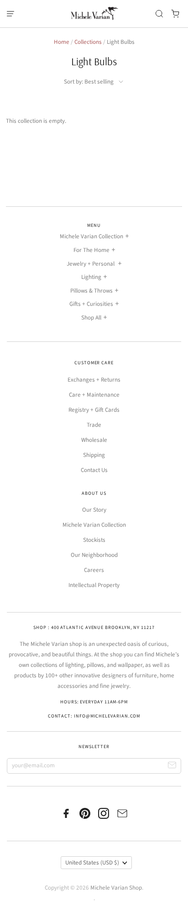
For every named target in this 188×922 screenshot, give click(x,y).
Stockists (94, 540)
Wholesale (94, 440)
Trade (94, 425)
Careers (94, 570)
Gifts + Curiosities (91, 304)
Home (61, 42)
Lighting (91, 277)
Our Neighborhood (94, 555)
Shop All (91, 318)
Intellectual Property (94, 585)
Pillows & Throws (91, 291)
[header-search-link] (159, 14)
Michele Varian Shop (116, 888)
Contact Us (94, 470)
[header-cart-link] (175, 14)
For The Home (91, 250)
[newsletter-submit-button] (172, 766)
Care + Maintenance (94, 395)
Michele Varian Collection (91, 236)
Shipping (94, 455)
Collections (88, 42)
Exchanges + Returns (94, 380)
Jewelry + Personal (91, 264)
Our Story (94, 510)
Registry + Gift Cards (94, 410)
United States (92, 863)
